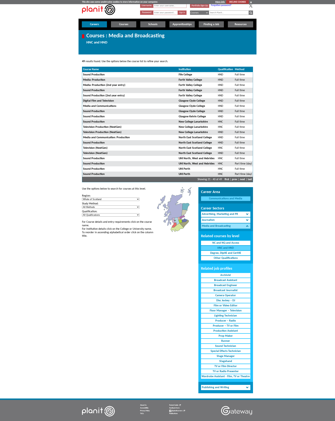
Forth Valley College (190, 80)
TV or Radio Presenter (226, 371)
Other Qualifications (226, 258)
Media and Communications (99, 106)
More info (220, 2)
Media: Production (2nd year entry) (104, 85)
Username (147, 5)
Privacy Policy (145, 411)
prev (234, 179)
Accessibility (144, 408)
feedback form (174, 408)
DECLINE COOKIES (237, 2)
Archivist (225, 275)
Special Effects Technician (226, 351)
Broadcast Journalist (226, 290)
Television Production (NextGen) (102, 127)
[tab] (225, 214)
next (242, 179)
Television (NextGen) (95, 148)
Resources (241, 24)
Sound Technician (225, 346)
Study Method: (90, 203)
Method (239, 69)
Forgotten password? (221, 5)
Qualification (225, 69)
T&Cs (142, 413)
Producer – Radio (225, 320)
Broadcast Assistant (225, 280)
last (250, 179)
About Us (143, 405)
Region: (86, 195)
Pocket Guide (173, 405)
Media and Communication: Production (106, 137)
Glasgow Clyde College (192, 100)
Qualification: (89, 211)
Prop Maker (226, 336)
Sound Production (94, 74)
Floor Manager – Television (226, 310)
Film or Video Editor (225, 305)
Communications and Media (225, 198)
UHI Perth (184, 169)
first (227, 179)
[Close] (251, 2)
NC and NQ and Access (225, 243)
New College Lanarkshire (193, 121)
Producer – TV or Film (226, 325)
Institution (185, 69)
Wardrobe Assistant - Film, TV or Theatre (226, 376)
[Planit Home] (98, 17)
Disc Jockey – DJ (225, 300)
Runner (225, 341)
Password (146, 12)
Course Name (91, 69)
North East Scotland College (195, 137)
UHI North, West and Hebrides (196, 158)
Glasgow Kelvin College (192, 116)
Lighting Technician (225, 315)
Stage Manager (226, 356)
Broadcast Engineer (225, 285)
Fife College (185, 74)
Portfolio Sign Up (200, 5)
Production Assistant (225, 331)
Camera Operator (225, 295)
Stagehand (225, 361)
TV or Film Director (225, 366)
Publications (173, 413)
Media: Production (94, 80)
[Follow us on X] (250, 5)
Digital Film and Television (98, 100)
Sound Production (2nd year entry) (104, 95)
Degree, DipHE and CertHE (225, 253)
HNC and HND (225, 248)
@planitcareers (177, 411)
